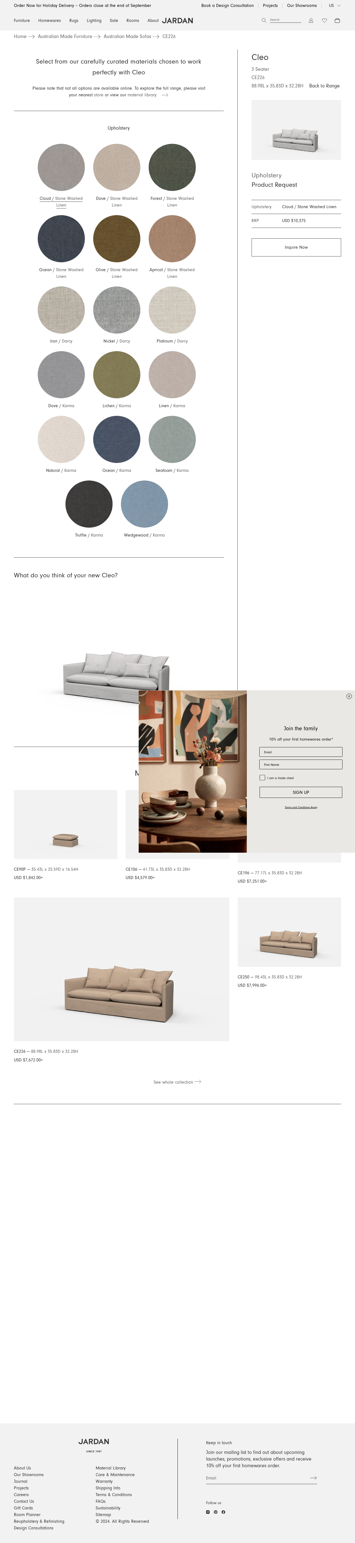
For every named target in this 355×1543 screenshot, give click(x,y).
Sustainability (108, 1508)
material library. (144, 95)
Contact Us (24, 1501)
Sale (114, 20)
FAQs (101, 1501)
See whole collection (174, 1082)
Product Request (274, 185)
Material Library (111, 1468)
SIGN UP (301, 792)
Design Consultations (34, 1528)
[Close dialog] (349, 696)
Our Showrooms (302, 5)
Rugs (73, 20)
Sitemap (103, 1514)
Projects (270, 5)
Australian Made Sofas (127, 36)
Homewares (49, 20)
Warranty (104, 1481)
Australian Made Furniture (65, 36)
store (98, 95)
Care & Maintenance (115, 1474)
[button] (61, 176)
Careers (21, 1494)
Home (20, 36)
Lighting (94, 20)
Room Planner (27, 1514)
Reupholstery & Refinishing (39, 1521)
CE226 (169, 36)
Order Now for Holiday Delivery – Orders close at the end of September (82, 5)
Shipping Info (108, 1488)
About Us (22, 1468)
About (153, 20)
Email (211, 1478)
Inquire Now (296, 247)
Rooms (132, 20)
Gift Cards (23, 1508)
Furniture (22, 20)
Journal (20, 1481)
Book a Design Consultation (227, 5)
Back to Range (324, 86)
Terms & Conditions (114, 1494)
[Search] (264, 20)
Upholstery (267, 175)
